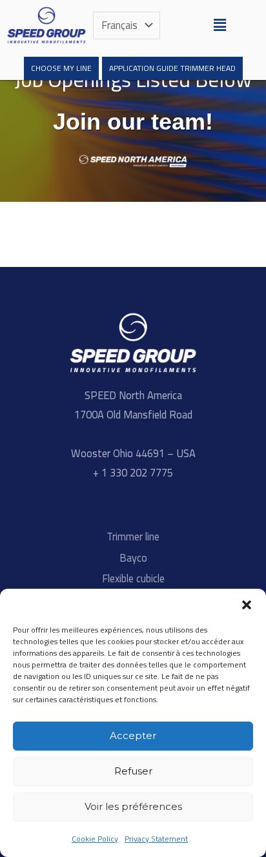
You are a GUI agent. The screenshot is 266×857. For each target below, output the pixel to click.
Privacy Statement (156, 838)
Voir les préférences (133, 806)
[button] (246, 604)
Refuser (133, 771)
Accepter (133, 735)
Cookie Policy (95, 838)
